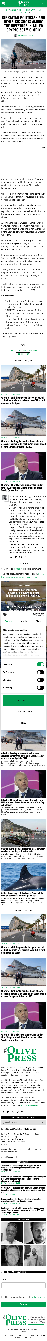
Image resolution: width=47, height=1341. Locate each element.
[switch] (40, 672)
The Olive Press (23, 354)
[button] (43, 1122)
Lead (39, 10)
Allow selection (23, 712)
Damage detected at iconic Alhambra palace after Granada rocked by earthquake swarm (21, 1200)
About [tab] (38, 621)
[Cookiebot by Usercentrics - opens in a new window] (33, 614)
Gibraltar (30, 10)
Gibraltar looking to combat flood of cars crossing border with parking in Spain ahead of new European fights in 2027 (23, 444)
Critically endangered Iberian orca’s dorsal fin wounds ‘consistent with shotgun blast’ (22, 894)
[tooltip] (11, 557)
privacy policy (38, 1297)
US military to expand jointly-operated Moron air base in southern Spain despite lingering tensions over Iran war (23, 1190)
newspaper (33, 350)
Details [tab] (23, 621)
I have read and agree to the (25, 1297)
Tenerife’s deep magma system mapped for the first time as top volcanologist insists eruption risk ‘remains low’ (22, 1167)
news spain (22, 350)
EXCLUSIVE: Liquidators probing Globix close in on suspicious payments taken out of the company (25, 313)
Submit (23, 1304)
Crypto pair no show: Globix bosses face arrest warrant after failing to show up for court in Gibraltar (24, 304)
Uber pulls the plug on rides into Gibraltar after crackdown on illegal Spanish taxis (23, 850)
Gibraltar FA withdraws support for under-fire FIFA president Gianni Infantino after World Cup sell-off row (22, 487)
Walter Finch (27, 35)
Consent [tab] (8, 621)
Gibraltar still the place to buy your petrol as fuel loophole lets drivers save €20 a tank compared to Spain (23, 400)
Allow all (23, 700)
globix (12, 350)
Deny (23, 723)
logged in (18, 568)
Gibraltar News (31, 333)
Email (5, 1279)
